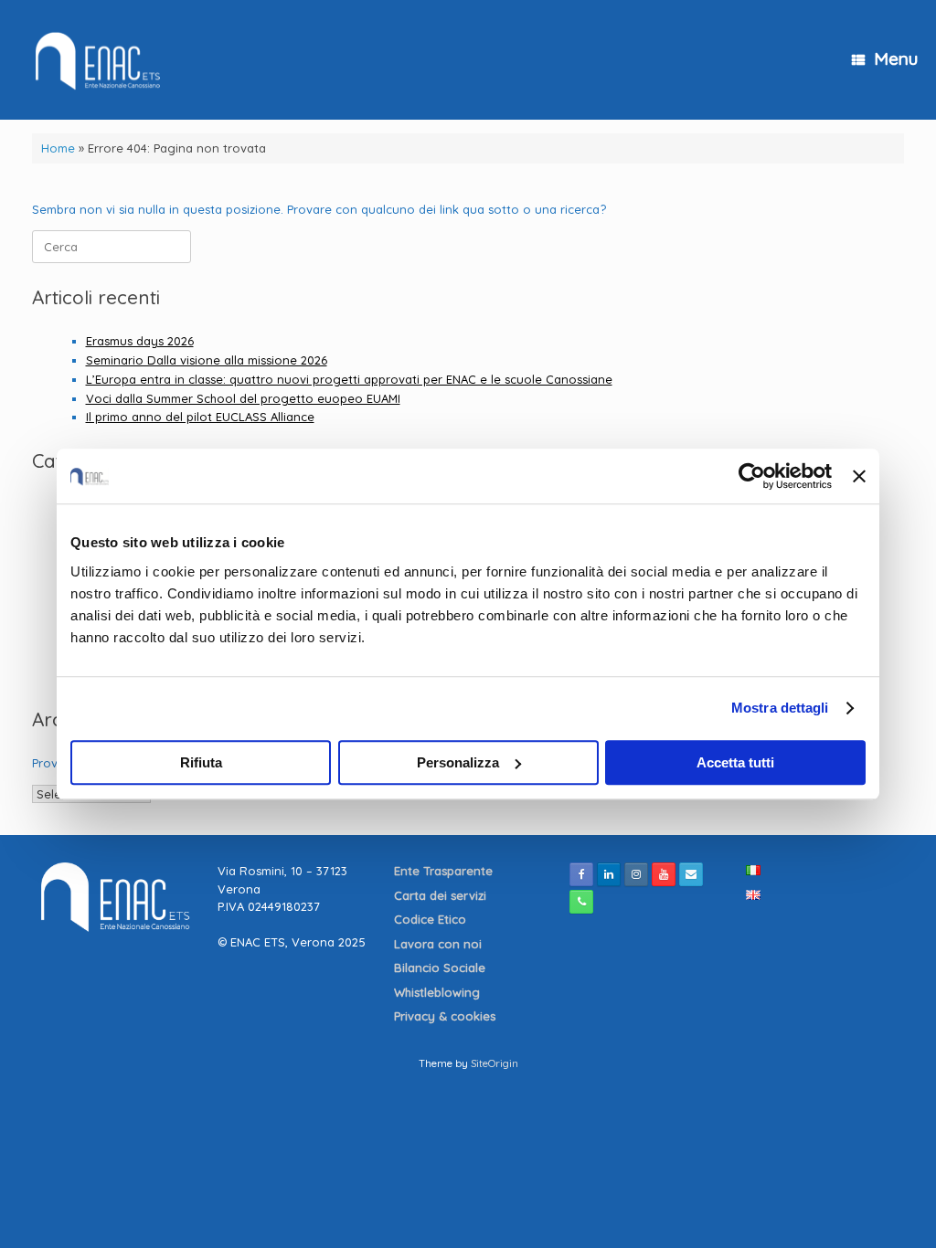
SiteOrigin (494, 1063)
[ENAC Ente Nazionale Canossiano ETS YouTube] (663, 874)
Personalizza (458, 762)
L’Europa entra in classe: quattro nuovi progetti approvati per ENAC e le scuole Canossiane (349, 379)
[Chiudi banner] (859, 476)
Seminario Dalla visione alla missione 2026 (206, 360)
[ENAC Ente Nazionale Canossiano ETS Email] (691, 874)
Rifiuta (201, 762)
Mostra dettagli (780, 707)
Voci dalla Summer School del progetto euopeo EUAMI (243, 398)
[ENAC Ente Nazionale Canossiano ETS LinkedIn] (609, 874)
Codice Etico (432, 919)
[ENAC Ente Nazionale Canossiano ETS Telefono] (581, 902)
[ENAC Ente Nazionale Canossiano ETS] (94, 60)
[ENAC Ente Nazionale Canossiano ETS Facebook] (581, 874)
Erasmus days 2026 (140, 340)
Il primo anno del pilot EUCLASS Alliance (200, 416)
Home (58, 148)
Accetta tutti (735, 762)
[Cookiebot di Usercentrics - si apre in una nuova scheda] (752, 476)
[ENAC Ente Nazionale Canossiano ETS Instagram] (636, 874)
